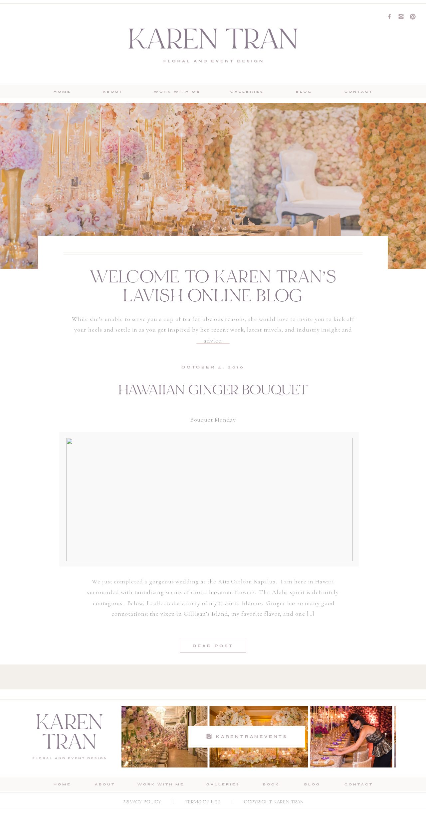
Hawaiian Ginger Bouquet (213, 391)
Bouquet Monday (213, 419)
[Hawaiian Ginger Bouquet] (209, 499)
